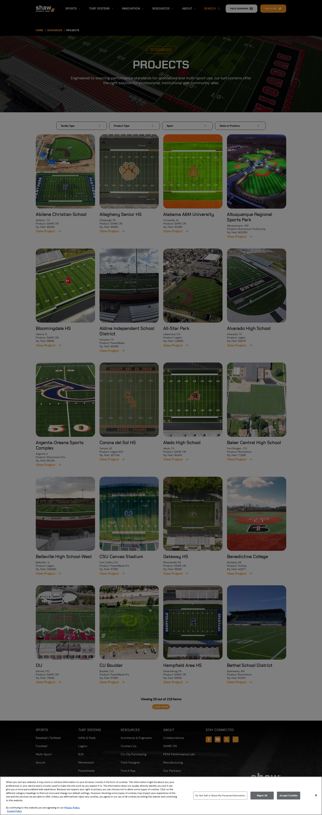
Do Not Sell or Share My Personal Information (220, 795)
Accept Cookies (288, 795)
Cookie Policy (14, 811)
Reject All (262, 795)
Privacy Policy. (72, 807)
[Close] (316, 795)
